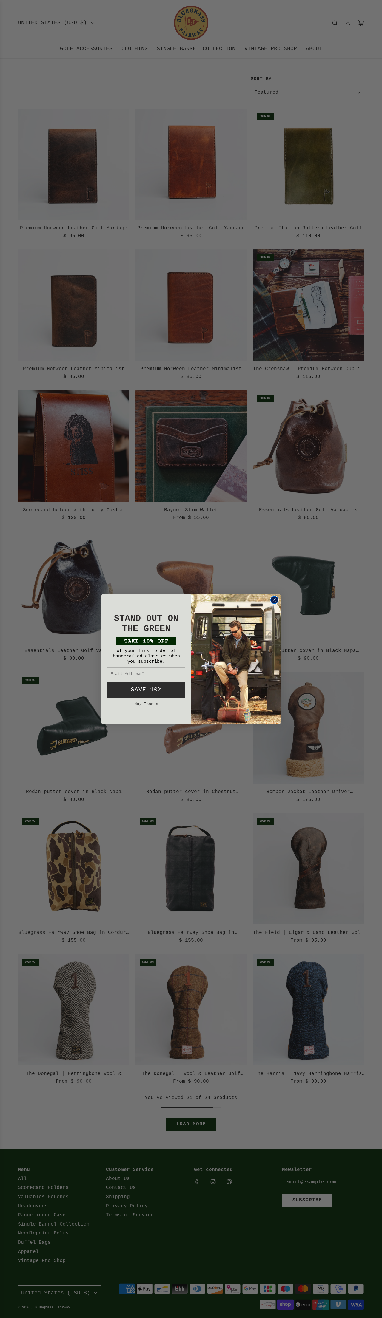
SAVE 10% (146, 689)
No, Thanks (146, 704)
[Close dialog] (274, 600)
